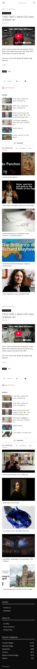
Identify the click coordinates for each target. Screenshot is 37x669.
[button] (8, 88)
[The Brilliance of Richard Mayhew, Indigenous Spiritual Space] (18, 250)
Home (4, 9)
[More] (25, 81)
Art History (23, 148)
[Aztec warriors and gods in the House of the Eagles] (18, 192)
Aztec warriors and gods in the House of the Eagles (18, 205)
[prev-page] (3, 298)
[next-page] (6, 298)
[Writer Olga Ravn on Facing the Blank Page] (18, 280)
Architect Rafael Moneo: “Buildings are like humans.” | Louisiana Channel (16, 235)
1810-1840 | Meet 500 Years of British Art (20, 100)
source (4, 65)
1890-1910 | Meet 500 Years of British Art (20, 107)
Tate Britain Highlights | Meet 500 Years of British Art (21, 123)
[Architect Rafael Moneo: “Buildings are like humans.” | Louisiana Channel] (18, 220)
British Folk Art (18, 128)
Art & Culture (10, 9)
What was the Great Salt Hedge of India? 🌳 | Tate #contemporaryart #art (21, 115)
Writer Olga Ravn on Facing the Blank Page (16, 294)
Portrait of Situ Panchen (10, 177)
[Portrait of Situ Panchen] (18, 163)
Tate (9, 71)
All (16, 148)
